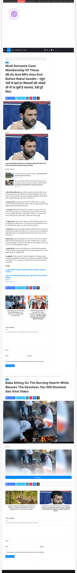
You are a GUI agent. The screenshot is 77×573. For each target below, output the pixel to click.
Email (7, 355)
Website (30, 355)
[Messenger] (34, 98)
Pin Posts (61, 1)
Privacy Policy (47, 1)
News (9, 50)
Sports (12, 50)
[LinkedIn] (27, 98)
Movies (25, 50)
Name (7, 350)
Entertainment (18, 50)
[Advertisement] (38, 36)
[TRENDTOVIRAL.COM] (14, 14)
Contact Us (54, 1)
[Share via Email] (38, 98)
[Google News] (52, 50)
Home (66, 1)
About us (40, 1)
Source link (8, 281)
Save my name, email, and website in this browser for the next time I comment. (26, 361)
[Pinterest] (30, 98)
